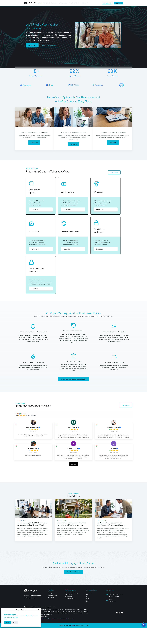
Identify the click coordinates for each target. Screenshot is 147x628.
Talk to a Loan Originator (48, 45)
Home (39, 3)
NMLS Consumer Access (33, 607)
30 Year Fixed (68, 596)
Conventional (89, 593)
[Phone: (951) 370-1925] (107, 600)
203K (87, 602)
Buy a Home (47, 3)
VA (86, 596)
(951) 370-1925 (112, 601)
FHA (87, 594)
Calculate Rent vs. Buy (73, 572)
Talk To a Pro (106, 3)
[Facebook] (117, 612)
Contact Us (51, 597)
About (49, 592)
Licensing (71, 618)
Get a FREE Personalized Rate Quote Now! (73, 379)
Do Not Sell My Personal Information (50, 618)
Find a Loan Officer (52, 595)
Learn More (114, 172)
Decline (14, 622)
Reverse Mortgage (69, 598)
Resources (74, 3)
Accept (7, 622)
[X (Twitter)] (119, 612)
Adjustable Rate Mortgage (71, 593)
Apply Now (117, 3)
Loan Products (64, 3)
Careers (83, 3)
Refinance (54, 3)
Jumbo (87, 600)
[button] (39, 610)
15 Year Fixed (68, 594)
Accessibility (64, 618)
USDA (87, 598)
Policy (5, 618)
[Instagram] (122, 612)
